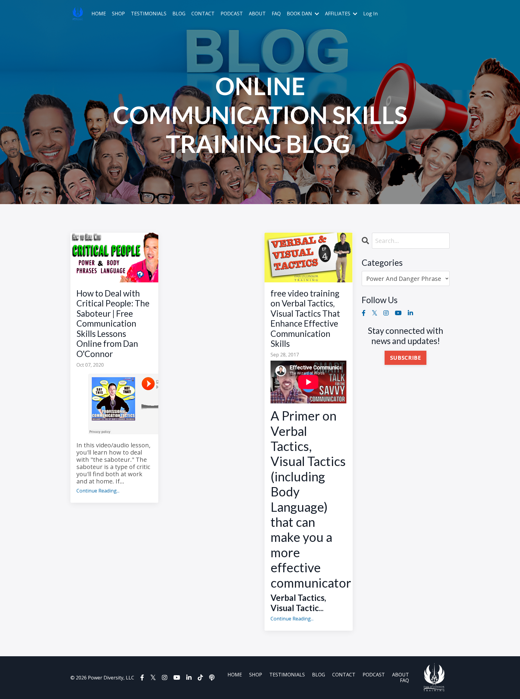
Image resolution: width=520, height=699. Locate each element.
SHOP (118, 14)
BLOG (178, 14)
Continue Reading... (97, 491)
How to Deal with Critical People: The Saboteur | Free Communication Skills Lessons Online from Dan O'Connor (113, 323)
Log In (370, 13)
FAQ (276, 14)
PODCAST (232, 14)
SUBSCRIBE (405, 357)
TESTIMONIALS (148, 14)
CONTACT (203, 14)
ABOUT (257, 14)
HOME (98, 14)
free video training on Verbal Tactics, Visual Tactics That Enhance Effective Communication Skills (305, 318)
